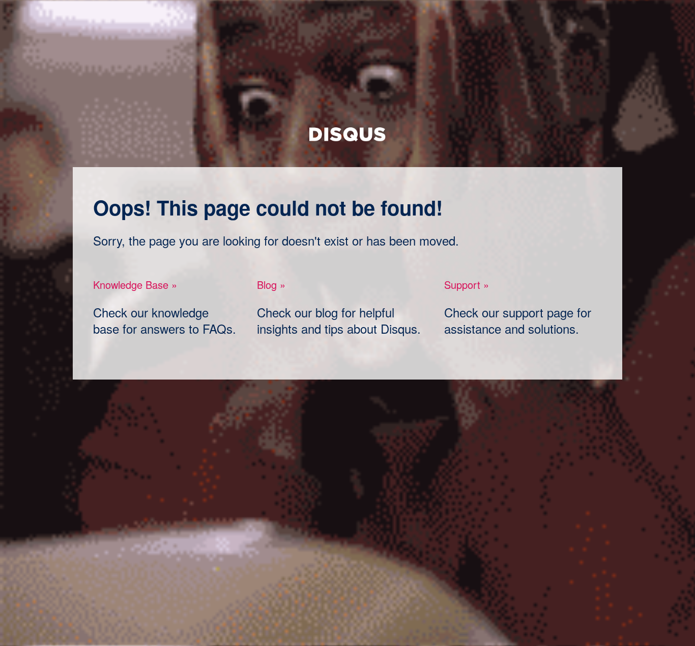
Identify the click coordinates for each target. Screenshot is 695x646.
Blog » (271, 284)
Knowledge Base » (135, 284)
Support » (466, 284)
